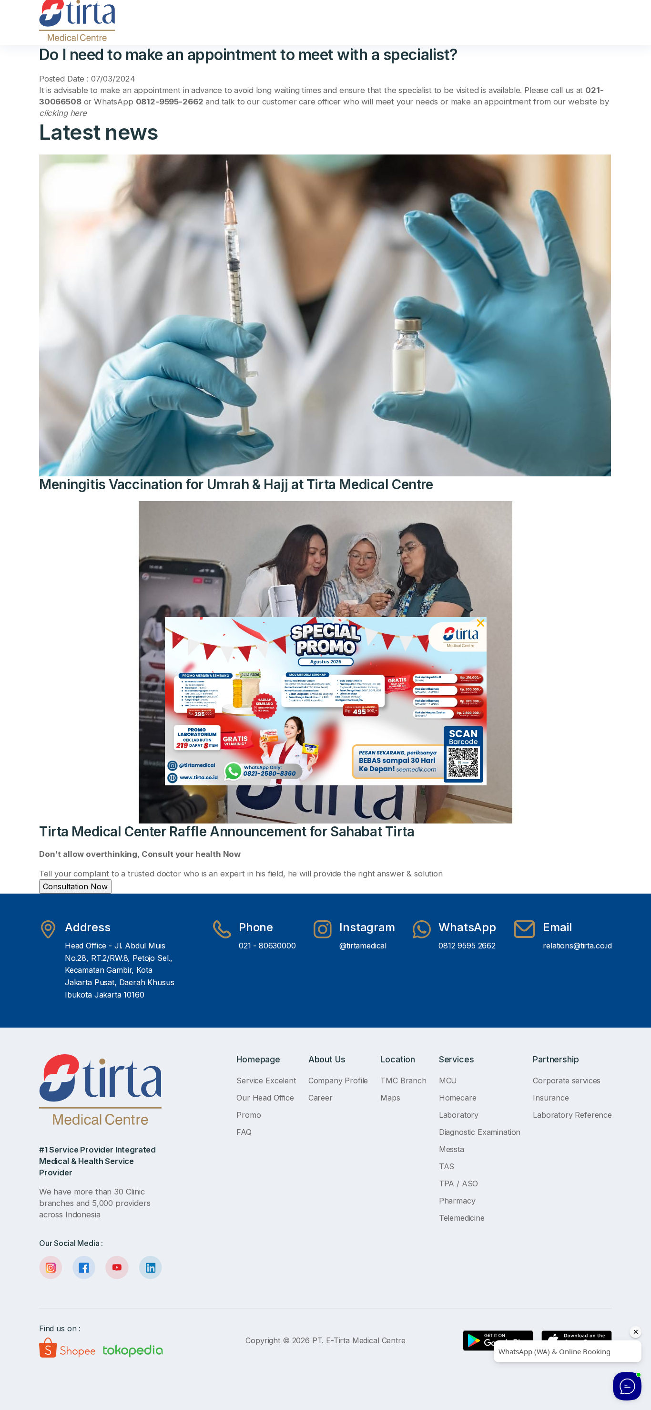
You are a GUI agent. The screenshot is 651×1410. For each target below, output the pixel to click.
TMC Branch (403, 1080)
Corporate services (566, 1080)
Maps (390, 1097)
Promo (248, 1115)
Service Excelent (265, 1080)
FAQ (244, 1132)
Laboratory (458, 1115)
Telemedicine (462, 1218)
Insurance (551, 1097)
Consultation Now (75, 886)
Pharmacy (457, 1200)
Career (320, 1097)
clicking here (63, 113)
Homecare (458, 1097)
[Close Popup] (481, 624)
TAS (447, 1166)
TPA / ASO (458, 1183)
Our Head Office (265, 1097)
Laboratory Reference (572, 1115)
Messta (451, 1149)
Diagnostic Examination (479, 1132)
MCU (448, 1080)
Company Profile (338, 1080)
